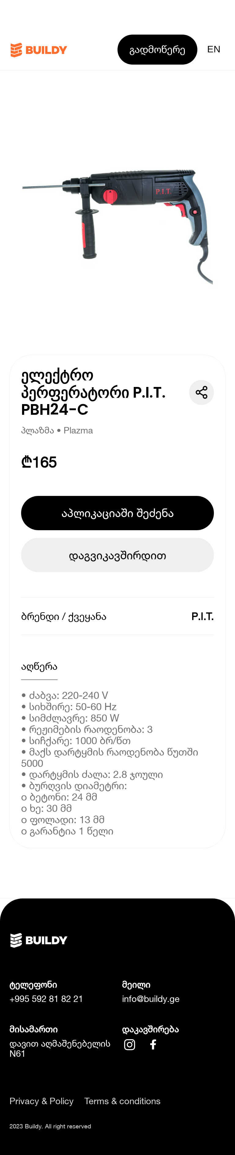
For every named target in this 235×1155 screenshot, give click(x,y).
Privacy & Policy (41, 1101)
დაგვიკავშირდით (117, 555)
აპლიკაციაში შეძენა (118, 512)
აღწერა (39, 666)
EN (213, 49)
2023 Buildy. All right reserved (50, 1126)
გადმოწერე (157, 49)
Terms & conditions (122, 1101)
